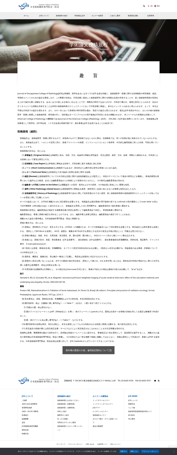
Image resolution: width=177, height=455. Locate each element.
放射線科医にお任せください (68, 400)
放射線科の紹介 (62, 15)
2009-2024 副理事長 (29, 404)
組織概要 (25, 419)
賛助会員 (25, 430)
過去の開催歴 (98, 426)
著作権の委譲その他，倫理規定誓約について (87, 350)
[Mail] (155, 380)
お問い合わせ (90, 444)
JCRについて (44, 15)
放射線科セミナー (99, 415)
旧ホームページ (115, 444)
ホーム (26, 15)
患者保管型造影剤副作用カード (140, 411)
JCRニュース (133, 400)
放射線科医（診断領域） (66, 404)
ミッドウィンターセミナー (103, 404)
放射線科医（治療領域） (66, 407)
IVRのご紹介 (62, 411)
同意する (123, 451)
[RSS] (159, 380)
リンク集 (131, 407)
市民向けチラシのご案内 (66, 422)
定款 (23, 422)
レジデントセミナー (100, 411)
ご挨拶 (24, 400)
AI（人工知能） (63, 419)
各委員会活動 (133, 15)
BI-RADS (131, 415)
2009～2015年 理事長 (30, 411)
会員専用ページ (102, 444)
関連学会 (131, 404)
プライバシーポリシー (75, 444)
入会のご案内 (115, 15)
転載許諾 (25, 433)
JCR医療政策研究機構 (30, 426)
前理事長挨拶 (27, 407)
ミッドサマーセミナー (101, 400)
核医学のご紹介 (63, 415)
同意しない (134, 451)
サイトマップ (60, 444)
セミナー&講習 (97, 15)
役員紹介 (25, 415)
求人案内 (131, 419)
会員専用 (150, 15)
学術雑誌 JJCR (79, 15)
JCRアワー (96, 407)
